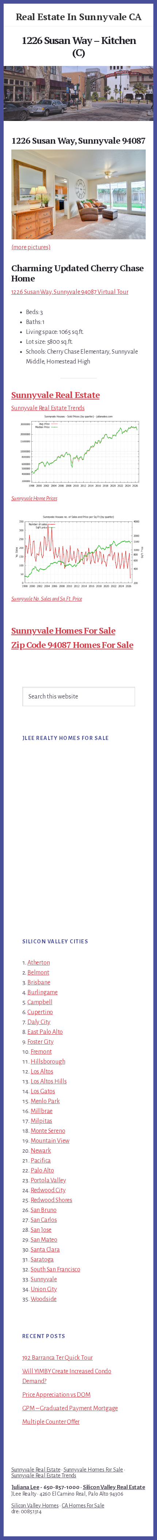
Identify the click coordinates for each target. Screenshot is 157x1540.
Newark (41, 1150)
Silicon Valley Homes (35, 1505)
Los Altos (42, 1071)
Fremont (41, 1052)
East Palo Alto (45, 1032)
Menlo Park (45, 1101)
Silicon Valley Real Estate (114, 1487)
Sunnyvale (44, 1279)
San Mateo (44, 1240)
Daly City (38, 1022)
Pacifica (41, 1160)
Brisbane (38, 982)
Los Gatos (43, 1091)
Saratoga (42, 1259)
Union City (44, 1289)
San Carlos (44, 1220)
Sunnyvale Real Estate (55, 395)
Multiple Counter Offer (51, 1422)
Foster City (40, 1042)
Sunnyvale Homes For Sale (63, 630)
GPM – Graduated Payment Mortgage (70, 1408)
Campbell (39, 1002)
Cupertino (40, 1012)
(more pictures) (31, 247)
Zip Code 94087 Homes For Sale (72, 645)
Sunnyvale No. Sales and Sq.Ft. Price (46, 599)
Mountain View (50, 1141)
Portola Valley (48, 1180)
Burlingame (42, 992)
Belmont (38, 972)
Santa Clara (45, 1249)
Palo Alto (42, 1170)
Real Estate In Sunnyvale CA (79, 16)
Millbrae (42, 1111)
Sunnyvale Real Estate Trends (48, 408)
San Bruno (44, 1210)
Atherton (38, 962)
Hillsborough (48, 1061)
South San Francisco (55, 1269)
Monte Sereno (48, 1131)
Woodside (44, 1299)
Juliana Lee (25, 1487)
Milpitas (41, 1121)
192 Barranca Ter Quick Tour (57, 1358)
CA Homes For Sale (83, 1505)
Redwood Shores (51, 1200)
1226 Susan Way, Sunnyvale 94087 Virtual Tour (70, 292)
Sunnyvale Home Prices (34, 498)
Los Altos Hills (49, 1081)
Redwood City (48, 1190)
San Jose (41, 1230)
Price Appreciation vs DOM (56, 1395)
